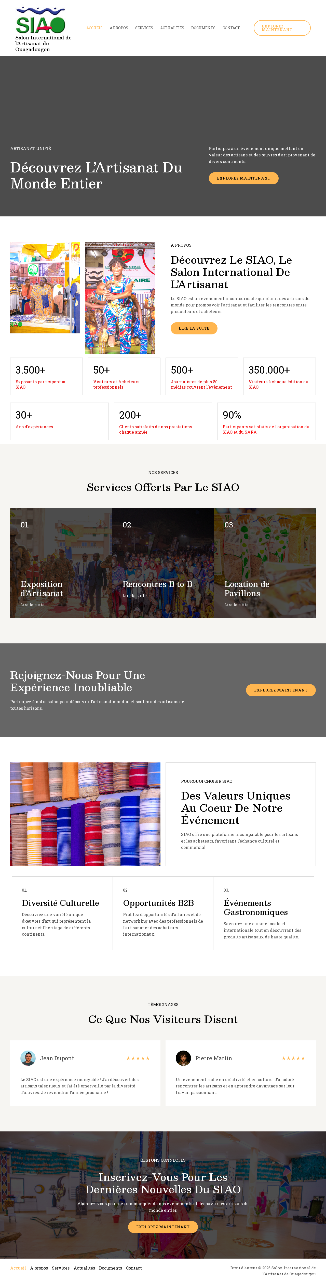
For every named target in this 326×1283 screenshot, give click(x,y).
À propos (119, 27)
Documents (203, 27)
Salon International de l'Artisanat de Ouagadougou (43, 43)
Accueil (94, 27)
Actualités (172, 27)
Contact (231, 27)
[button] (282, 28)
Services (144, 27)
